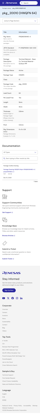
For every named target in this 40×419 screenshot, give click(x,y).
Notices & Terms (7, 405)
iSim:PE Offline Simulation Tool (11, 353)
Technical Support (7, 375)
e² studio (5, 340)
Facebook (12, 298)
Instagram (17, 298)
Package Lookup (6, 8)
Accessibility (27, 405)
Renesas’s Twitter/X (8, 298)
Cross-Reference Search (9, 365)
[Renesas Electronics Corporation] (11, 3)
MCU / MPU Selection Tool (10, 350)
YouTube (3, 298)
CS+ (3, 344)
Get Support (6, 212)
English (4, 394)
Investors (5, 315)
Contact (4, 325)
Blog (3, 328)
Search (29, 3)
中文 (3, 397)
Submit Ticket (7, 259)
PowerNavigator (7, 359)
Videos (4, 331)
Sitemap (34, 405)
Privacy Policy (18, 405)
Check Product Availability (10, 381)
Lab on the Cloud (7, 362)
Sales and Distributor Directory (11, 384)
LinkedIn (21, 298)
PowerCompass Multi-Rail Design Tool (13, 356)
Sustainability (6, 321)
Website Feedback (8, 408)
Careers (4, 312)
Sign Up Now (9, 290)
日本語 (4, 400)
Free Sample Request (8, 378)
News (4, 318)
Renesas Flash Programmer (10, 347)
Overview (5, 309)
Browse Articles (7, 236)
